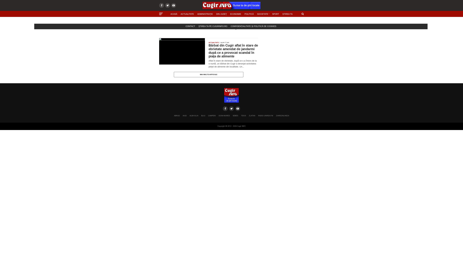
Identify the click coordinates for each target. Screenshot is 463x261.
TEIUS (243, 116)
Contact (190, 26)
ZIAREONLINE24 (282, 116)
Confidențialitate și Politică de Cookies (253, 26)
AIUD (185, 116)
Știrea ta (287, 14)
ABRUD (177, 116)
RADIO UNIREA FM (265, 116)
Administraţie (205, 14)
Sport (275, 14)
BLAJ (203, 116)
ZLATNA (252, 116)
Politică (249, 14)
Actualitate (187, 14)
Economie (235, 14)
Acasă (173, 14)
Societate (262, 14)
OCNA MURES (224, 116)
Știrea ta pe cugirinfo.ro (212, 26)
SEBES (235, 116)
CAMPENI (212, 116)
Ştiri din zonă (231, 21)
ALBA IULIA (194, 116)
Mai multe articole (208, 74)
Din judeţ (221, 14)
